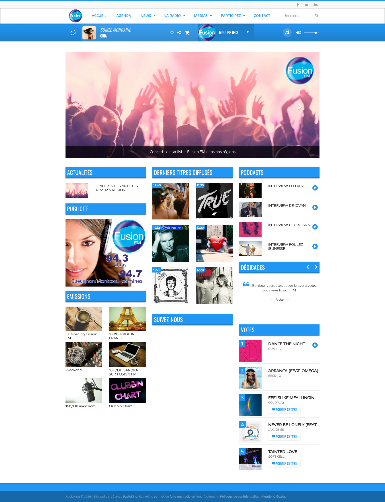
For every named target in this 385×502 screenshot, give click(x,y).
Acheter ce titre (286, 409)
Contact (262, 16)
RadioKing (130, 496)
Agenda (123, 16)
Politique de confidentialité (239, 496)
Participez (231, 16)
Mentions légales (273, 496)
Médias (201, 16)
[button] (85, 105)
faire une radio (180, 496)
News (146, 16)
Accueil (99, 16)
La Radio (172, 16)
